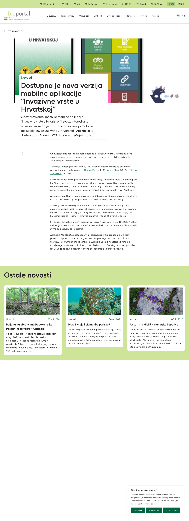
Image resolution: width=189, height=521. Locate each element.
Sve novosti (14, 31)
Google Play (90, 170)
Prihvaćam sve (172, 510)
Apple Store (113, 170)
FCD (67, 4)
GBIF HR (98, 16)
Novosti (143, 16)
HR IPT (128, 4)
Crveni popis (111, 4)
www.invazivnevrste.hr (125, 225)
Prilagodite (138, 510)
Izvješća (131, 16)
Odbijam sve (154, 510)
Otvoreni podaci (114, 16)
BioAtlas (158, 4)
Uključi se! (84, 16)
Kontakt (155, 16)
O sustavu (51, 16)
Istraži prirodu (67, 16)
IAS (78, 4)
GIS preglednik (50, 4)
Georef (143, 4)
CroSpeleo (92, 4)
